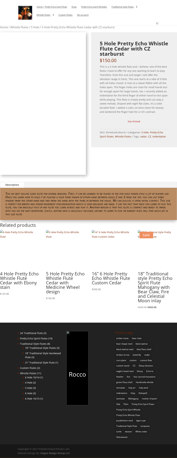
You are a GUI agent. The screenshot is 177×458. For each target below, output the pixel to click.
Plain (126, 404)
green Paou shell (124, 382)
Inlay (133, 393)
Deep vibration (146, 365)
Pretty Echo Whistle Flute (128, 415)
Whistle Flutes (43, 15)
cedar (143, 136)
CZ (149, 136)
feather (119, 376)
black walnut (142, 343)
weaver (128, 431)
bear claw (136, 338)
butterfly (137, 354)
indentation (159, 136)
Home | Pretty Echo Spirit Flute (51, 7)
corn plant (121, 360)
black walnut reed (124, 349)
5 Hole (35, 27)
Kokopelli (143, 393)
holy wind (143, 387)
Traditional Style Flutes (122, 7)
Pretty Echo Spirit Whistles (94, 7)
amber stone (122, 338)
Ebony (140, 371)
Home (4, 27)
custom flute (146, 360)
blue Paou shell (144, 349)
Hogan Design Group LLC (55, 453)
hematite (120, 387)
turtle (119, 431)
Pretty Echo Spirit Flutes (143, 404)
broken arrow (122, 354)
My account (82, 15)
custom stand (122, 365)
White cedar (141, 431)
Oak (118, 404)
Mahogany (133, 398)
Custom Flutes (65, 15)
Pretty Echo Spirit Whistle (128, 409)
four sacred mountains (144, 376)
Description (12, 184)
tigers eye (141, 420)
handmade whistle (144, 382)
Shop (74, 7)
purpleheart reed (124, 420)
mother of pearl (149, 398)
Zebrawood (121, 437)
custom (133, 360)
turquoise (145, 426)
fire (128, 376)
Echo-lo (149, 371)
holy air (132, 387)
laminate (120, 398)
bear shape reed (124, 343)
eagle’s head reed (124, 371)
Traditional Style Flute (126, 426)
